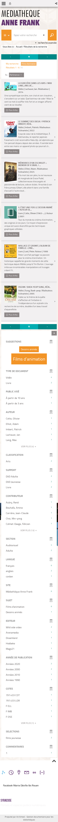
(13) (27, 530)
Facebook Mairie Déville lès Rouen (21, 785)
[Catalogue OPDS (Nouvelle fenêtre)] (3, 789)
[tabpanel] (29, 406)
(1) (27, 723)
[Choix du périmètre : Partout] (6, 35)
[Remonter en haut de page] (53, 761)
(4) (27, 446)
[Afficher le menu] (4, 3)
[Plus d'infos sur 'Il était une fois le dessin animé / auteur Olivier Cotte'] (10, 212)
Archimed (20, 816)
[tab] (4, 772)
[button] (56, 3)
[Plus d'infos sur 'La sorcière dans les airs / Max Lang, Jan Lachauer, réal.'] (10, 86)
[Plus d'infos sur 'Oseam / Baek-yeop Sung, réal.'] (10, 294)
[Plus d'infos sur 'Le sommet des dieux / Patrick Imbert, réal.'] (10, 128)
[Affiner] (29, 56)
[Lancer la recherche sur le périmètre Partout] (52, 35)
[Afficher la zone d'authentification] (11, 3)
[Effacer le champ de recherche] (44, 35)
